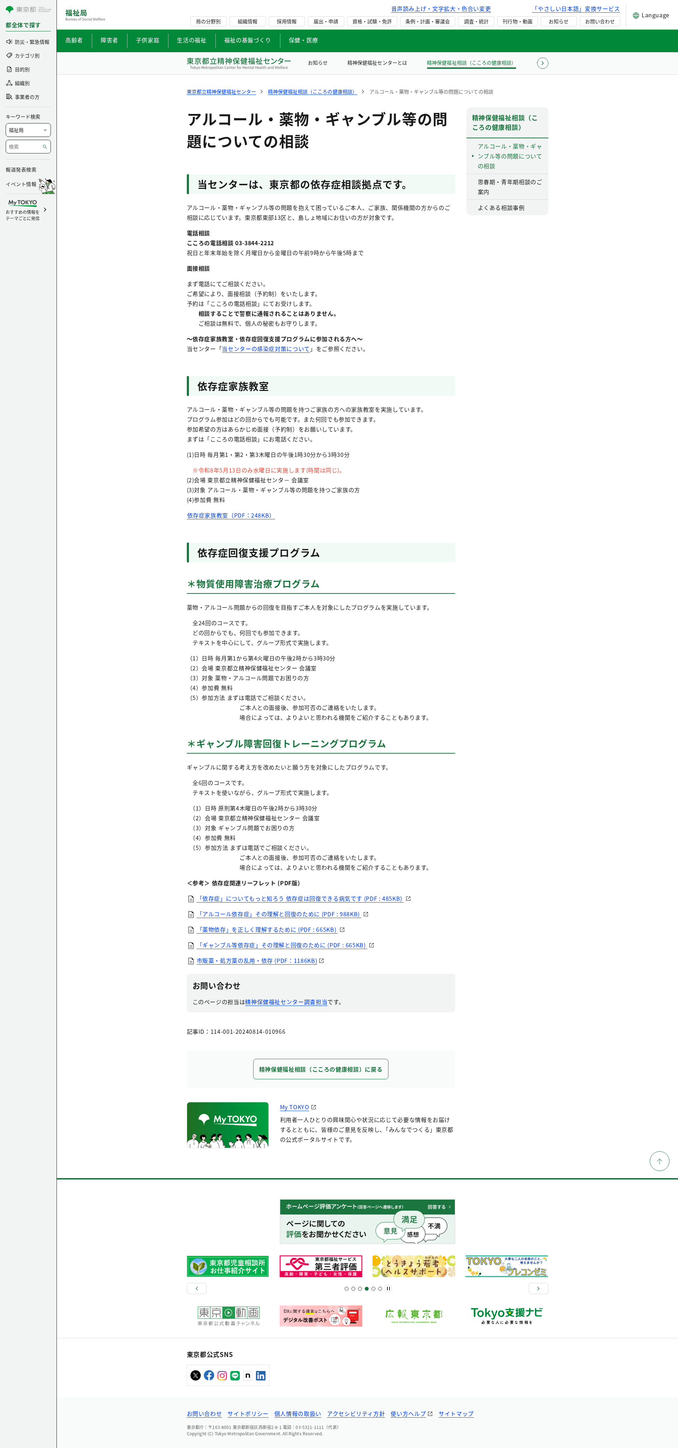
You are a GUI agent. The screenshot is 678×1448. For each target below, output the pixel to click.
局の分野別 (208, 21)
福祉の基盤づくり (247, 40)
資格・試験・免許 (372, 21)
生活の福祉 (191, 40)
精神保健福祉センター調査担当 (286, 1001)
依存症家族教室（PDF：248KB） (231, 515)
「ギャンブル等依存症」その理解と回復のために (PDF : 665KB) (282, 945)
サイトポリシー (247, 1413)
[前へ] (197, 1288)
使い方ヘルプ (408, 1413)
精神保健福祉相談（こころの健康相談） (471, 62)
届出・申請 (326, 21)
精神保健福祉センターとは (377, 62)
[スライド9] (360, 1289)
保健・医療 (303, 40)
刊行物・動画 (517, 21)
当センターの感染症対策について (266, 348)
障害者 (109, 40)
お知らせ (559, 21)
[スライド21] (380, 1289)
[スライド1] (347, 1289)
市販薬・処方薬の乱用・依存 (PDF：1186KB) (257, 960)
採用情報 (287, 21)
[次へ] (538, 1288)
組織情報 (247, 21)
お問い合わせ (600, 21)
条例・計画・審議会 (427, 21)
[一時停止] (388, 1288)
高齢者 (74, 40)
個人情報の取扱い (297, 1413)
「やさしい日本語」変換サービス (576, 8)
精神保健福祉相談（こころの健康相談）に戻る (320, 1069)
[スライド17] (373, 1289)
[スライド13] (367, 1289)
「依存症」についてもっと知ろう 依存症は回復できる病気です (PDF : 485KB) (300, 898)
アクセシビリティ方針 (356, 1413)
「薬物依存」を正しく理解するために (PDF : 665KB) (267, 929)
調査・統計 (476, 21)
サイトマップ (456, 1413)
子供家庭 (148, 40)
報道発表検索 (21, 169)
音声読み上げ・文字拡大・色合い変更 (441, 8)
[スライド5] (353, 1289)
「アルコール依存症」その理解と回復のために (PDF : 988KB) (279, 914)
